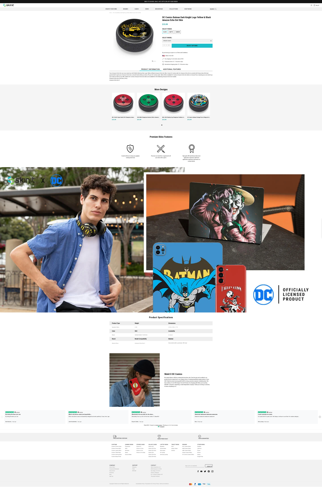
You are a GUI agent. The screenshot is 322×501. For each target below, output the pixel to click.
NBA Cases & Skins (186, 450)
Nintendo (127, 450)
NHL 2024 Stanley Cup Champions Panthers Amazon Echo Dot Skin (173, 117)
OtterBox (199, 446)
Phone (198, 450)
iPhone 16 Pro (140, 450)
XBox (126, 448)
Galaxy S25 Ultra (152, 450)
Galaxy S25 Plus (152, 448)
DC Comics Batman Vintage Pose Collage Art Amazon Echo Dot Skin (199, 117)
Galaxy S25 (151, 446)
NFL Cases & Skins (186, 446)
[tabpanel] (123, 108)
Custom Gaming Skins (117, 454)
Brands (184, 444)
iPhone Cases (141, 444)
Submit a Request (155, 472)
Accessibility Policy (140, 483)
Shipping (134, 467)
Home (110, 12)
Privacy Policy (156, 483)
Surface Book (163, 448)
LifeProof (199, 448)
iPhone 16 (139, 446)
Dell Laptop (162, 450)
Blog (110, 474)
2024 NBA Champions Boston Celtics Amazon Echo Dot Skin (148, 117)
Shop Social (112, 470)
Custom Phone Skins (116, 448)
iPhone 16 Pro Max (141, 452)
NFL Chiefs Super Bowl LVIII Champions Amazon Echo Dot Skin (123, 117)
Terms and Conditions (182, 52)
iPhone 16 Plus (140, 448)
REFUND (134, 470)
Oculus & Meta (128, 454)
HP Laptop (162, 452)
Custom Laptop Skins (116, 450)
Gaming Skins (129, 444)
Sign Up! (111, 476)
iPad (172, 446)
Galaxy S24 (151, 452)
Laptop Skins (164, 444)
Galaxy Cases (153, 444)
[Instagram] (212, 471)
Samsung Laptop (164, 454)
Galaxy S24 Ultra (152, 456)
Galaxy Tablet (174, 448)
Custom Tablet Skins (116, 452)
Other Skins (201, 444)
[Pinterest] (209, 471)
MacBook (162, 446)
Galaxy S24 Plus (152, 454)
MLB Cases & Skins (186, 448)
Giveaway (111, 472)
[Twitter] (205, 471)
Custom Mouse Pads (116, 456)
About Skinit (112, 467)
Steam (126, 452)
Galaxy (198, 454)
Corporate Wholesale (114, 469)
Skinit (9, 5)
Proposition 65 (148, 483)
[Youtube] (201, 471)
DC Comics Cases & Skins (188, 454)
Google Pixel (200, 456)
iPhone (198, 452)
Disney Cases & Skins (187, 452)
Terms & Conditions (164, 483)
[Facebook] (198, 471)
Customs (114, 444)
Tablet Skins (175, 444)
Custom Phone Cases (116, 446)
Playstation (127, 446)
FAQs (133, 469)
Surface (173, 450)
